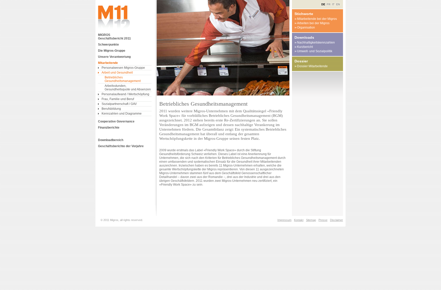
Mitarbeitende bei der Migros (316, 19)
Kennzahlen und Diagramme (122, 113)
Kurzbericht (304, 47)
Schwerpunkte (108, 44)
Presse (322, 220)
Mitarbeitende (108, 63)
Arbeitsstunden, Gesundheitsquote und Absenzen (128, 87)
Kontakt (298, 220)
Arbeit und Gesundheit (117, 72)
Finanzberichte (108, 127)
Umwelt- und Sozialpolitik (313, 51)
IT (333, 4)
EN (338, 4)
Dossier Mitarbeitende (311, 66)
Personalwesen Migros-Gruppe (123, 68)
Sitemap (311, 220)
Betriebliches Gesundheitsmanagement (123, 79)
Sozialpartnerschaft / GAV (119, 104)
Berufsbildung (111, 109)
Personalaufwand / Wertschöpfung (125, 94)
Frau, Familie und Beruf (118, 99)
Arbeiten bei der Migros (312, 23)
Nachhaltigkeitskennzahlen (315, 42)
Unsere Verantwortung (114, 57)
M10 (114, 17)
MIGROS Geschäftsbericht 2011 (114, 36)
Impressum (284, 220)
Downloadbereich (110, 140)
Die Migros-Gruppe (111, 50)
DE (323, 4)
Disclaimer (336, 220)
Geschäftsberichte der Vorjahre (121, 146)
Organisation (305, 27)
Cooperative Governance (116, 121)
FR (328, 4)
